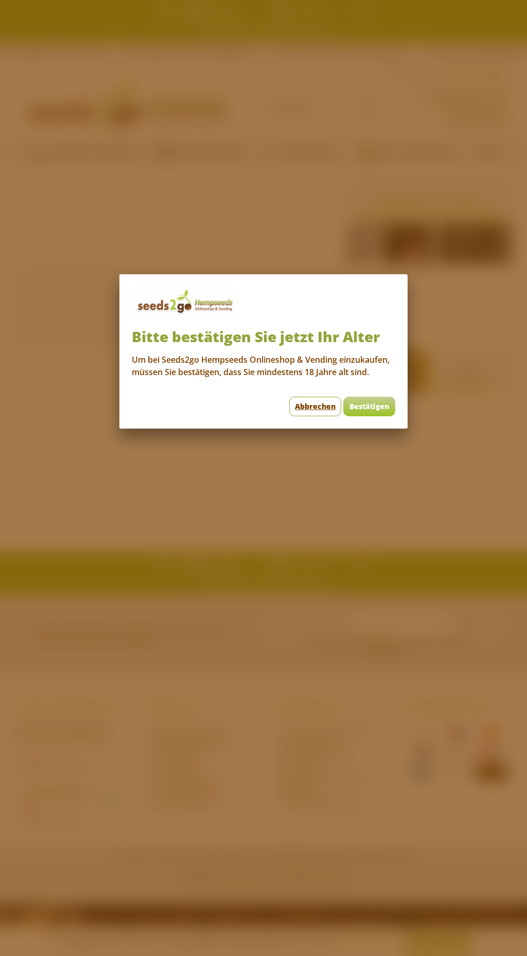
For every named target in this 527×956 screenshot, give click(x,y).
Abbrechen (315, 406)
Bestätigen (369, 406)
